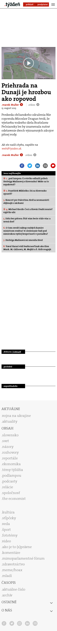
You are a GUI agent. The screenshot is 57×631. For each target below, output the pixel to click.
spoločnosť (11, 492)
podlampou (11, 475)
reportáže (10, 458)
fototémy (9, 535)
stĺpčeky (9, 518)
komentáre (11, 552)
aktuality (9, 421)
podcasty (9, 481)
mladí (7, 575)
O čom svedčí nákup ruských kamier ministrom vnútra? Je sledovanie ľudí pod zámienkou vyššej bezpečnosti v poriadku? (25, 230)
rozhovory (10, 452)
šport (6, 529)
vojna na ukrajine (16, 415)
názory (8, 446)
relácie (7, 487)
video (6, 541)
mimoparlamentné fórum (23, 558)
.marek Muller (10, 105)
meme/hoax (12, 570)
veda (6, 523)
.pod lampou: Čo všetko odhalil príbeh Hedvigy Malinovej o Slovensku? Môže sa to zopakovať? (26, 181)
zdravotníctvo (13, 564)
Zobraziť (17, 351)
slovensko (10, 435)
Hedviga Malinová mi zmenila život (23, 240)
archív (7, 595)
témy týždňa (12, 469)
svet (5, 440)
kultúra (8, 512)
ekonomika (11, 464)
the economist (14, 498)
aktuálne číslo (13, 589)
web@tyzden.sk (11, 148)
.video (32, 105)
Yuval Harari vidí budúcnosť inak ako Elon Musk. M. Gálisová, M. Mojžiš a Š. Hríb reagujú (27, 248)
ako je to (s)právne (17, 546)
